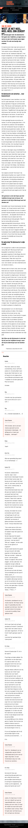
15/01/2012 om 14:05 (10, 597)
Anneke (6, 361)
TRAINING (20, 7)
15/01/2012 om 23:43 (10, 620)
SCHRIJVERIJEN (15, 9)
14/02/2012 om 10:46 (10, 648)
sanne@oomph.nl (20, 824)
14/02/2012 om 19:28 (10, 794)
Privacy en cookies (14, 826)
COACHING (12, 7)
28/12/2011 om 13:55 (9, 443)
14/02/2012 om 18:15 (10, 769)
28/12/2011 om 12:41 (9, 394)
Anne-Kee (7, 453)
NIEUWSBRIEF (5, 11)
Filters (5, 7)
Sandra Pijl (7, 467)
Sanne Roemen (14, 3)
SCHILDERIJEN (5, 9)
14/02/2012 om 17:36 (10, 746)
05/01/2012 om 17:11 (9, 469)
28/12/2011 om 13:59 (9, 455)
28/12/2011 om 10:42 (10, 363)
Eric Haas (7, 646)
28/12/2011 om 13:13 (9, 422)
